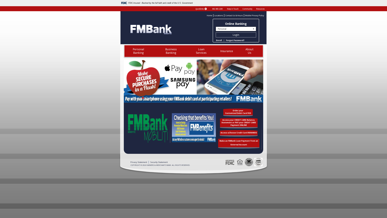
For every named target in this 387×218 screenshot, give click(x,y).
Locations (218, 15)
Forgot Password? (235, 40)
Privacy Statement (138, 162)
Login (236, 34)
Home (209, 15)
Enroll (219, 40)
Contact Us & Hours (234, 15)
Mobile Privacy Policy (254, 15)
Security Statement (159, 162)
